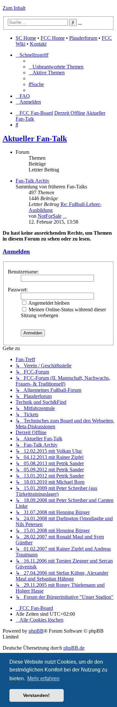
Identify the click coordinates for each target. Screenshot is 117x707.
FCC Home (53, 38)
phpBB (36, 631)
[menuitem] (56, 66)
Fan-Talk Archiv (32, 181)
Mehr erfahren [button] (43, 678)
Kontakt (38, 44)
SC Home (26, 38)
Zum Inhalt (14, 8)
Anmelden (16, 251)
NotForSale (49, 216)
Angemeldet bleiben (48, 303)
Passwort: (18, 289)
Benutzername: (23, 271)
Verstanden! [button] (36, 695)
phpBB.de (73, 648)
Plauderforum (83, 38)
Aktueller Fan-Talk (35, 138)
